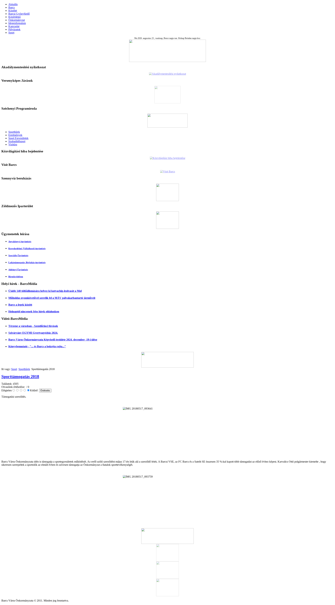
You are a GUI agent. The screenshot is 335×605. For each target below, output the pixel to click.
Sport (11, 32)
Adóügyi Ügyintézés (18, 269)
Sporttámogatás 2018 (20, 376)
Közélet (12, 10)
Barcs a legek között (20, 304)
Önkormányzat (16, 20)
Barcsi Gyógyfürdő (19, 13)
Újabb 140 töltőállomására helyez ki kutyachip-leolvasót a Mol (45, 290)
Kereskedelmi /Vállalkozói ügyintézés (27, 248)
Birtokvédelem (15, 276)
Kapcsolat (13, 26)
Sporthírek (14, 131)
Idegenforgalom (17, 23)
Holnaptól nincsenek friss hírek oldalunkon (33, 311)
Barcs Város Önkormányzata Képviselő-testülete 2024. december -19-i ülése (52, 339)
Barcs (11, 7)
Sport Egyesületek (18, 138)
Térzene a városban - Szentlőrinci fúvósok (33, 325)
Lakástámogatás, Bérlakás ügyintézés (27, 262)
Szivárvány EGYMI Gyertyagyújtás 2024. (33, 332)
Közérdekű (14, 16)
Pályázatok (14, 29)
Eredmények (15, 135)
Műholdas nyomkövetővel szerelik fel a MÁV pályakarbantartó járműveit (51, 297)
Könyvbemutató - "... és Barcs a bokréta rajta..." (37, 346)
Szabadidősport (16, 141)
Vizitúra (12, 144)
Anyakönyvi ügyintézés (19, 241)
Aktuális (13, 4)
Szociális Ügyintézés (18, 255)
